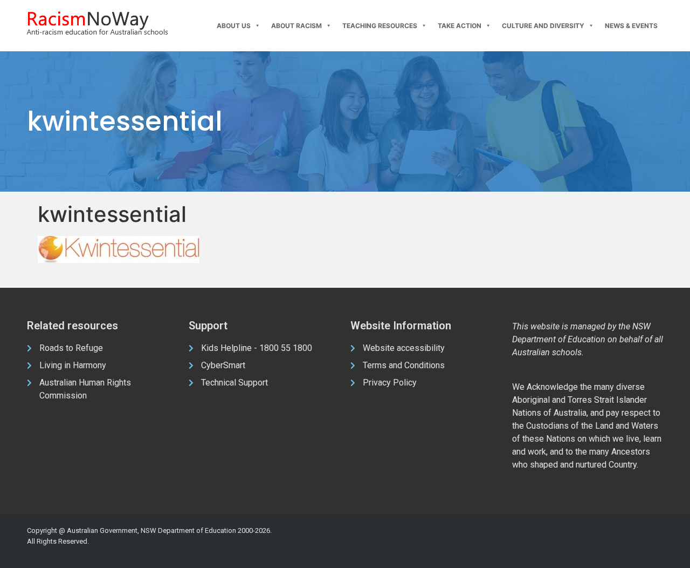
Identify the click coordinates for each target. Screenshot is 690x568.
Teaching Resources (379, 26)
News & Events (631, 26)
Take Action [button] (459, 26)
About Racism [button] (296, 26)
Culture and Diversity (543, 26)
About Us (234, 26)
